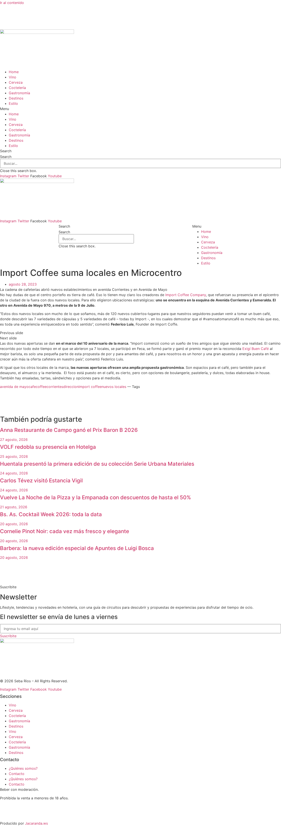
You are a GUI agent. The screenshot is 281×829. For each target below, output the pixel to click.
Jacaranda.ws (36, 823)
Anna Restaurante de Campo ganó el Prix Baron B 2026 (69, 430)
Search (5, 156)
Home (14, 72)
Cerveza (16, 82)
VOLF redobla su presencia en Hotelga (48, 447)
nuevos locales (114, 386)
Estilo (13, 103)
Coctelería (17, 87)
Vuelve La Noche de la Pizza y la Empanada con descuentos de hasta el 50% (95, 497)
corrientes (55, 386)
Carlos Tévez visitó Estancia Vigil (41, 480)
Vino (12, 77)
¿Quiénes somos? (23, 768)
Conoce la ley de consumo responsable (33, 806)
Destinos (16, 98)
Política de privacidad (18, 815)
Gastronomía (19, 93)
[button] (140, 108)
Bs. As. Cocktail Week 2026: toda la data (51, 514)
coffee (41, 386)
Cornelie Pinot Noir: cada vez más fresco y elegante (64, 531)
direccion (71, 386)
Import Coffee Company (185, 295)
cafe (32, 386)
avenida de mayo (14, 386)
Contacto (16, 773)
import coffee (90, 386)
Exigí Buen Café (255, 348)
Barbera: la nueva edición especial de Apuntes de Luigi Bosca (77, 548)
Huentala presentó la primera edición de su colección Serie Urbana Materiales (97, 464)
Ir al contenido (12, 2)
